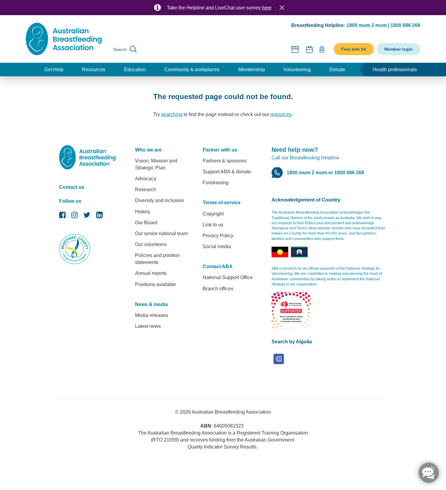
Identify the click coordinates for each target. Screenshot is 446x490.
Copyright (213, 213)
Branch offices (218, 288)
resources (281, 114)
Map (322, 49)
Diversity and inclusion (159, 200)
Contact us (71, 187)
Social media (217, 246)
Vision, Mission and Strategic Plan (156, 164)
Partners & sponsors (224, 160)
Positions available (155, 284)
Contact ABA (218, 266)
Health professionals (395, 69)
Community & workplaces (191, 69)
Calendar (309, 49)
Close (282, 7)
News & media (151, 304)
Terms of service (222, 202)
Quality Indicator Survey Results (222, 446)
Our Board (146, 222)
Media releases (151, 315)
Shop (295, 49)
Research (145, 189)
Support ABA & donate (227, 171)
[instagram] (74, 216)
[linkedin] (99, 216)
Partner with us (220, 149)
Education (135, 69)
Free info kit (353, 49)
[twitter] (86, 216)
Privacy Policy (218, 235)
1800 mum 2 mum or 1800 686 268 (325, 172)
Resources (93, 69)
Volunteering (297, 69)
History (142, 211)
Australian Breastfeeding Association (231, 412)
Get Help (53, 69)
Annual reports (151, 273)
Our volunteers (151, 244)
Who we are (148, 149)
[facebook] (62, 216)
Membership (251, 69)
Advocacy (145, 178)
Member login (398, 49)
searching (171, 114)
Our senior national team (161, 233)
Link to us (213, 224)
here (267, 7)
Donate (337, 69)
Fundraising (215, 182)
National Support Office (228, 277)
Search (120, 49)
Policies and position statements (157, 259)
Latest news (148, 326)
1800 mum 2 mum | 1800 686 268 (383, 25)
